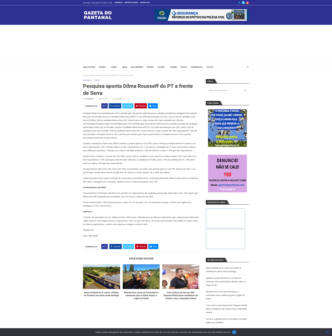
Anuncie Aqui (145, 2)
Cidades (102, 67)
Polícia (184, 67)
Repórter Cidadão (131, 2)
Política (209, 67)
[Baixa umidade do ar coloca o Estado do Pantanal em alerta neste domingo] (101, 276)
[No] (327, 332)
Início (85, 75)
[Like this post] (105, 105)
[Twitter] (243, 2)
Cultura (161, 67)
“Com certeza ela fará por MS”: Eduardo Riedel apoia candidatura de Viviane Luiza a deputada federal (181, 295)
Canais (114, 67)
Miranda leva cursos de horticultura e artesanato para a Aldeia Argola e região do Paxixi (141, 295)
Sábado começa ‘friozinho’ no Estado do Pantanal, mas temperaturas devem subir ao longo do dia (226, 281)
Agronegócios (196, 67)
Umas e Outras (89, 67)
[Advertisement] (166, 44)
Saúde (124, 67)
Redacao (90, 98)
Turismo (173, 67)
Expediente (119, 2)
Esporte (150, 67)
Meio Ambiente (137, 67)
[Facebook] (239, 2)
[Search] (247, 67)
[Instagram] (247, 2)
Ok (234, 332)
